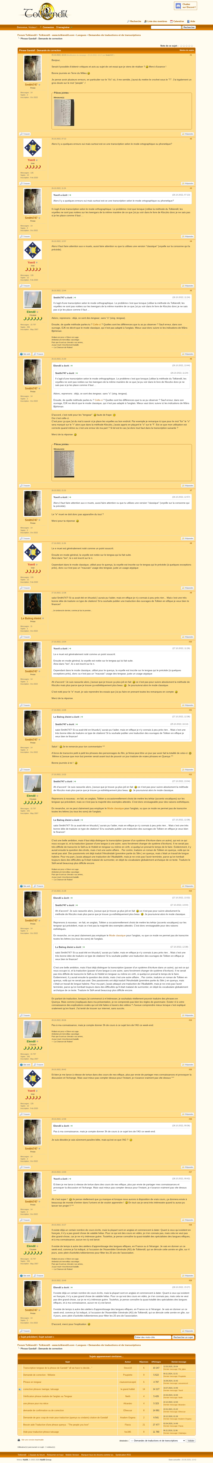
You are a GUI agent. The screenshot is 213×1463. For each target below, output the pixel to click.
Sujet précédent (29, 1337)
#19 (190, 1280)
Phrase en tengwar (32, 1382)
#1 (191, 55)
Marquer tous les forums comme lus (97, 1455)
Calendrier (178, 21)
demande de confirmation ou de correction (43, 1410)
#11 (190, 710)
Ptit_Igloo (182, 1369)
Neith (127, 1396)
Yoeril (180, 1390)
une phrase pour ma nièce (35, 1403)
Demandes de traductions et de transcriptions (115, 35)
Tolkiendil (22, 1455)
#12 (190, 774)
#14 (190, 1020)
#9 (191, 593)
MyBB (25, 1460)
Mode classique (115, 808)
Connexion (48, 27)
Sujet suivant (45, 1337)
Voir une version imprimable (32, 1440)
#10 (190, 642)
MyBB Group (45, 1460)
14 (144, 1389)
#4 (191, 241)
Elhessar (127, 1410)
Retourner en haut (55, 1455)
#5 (191, 291)
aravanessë (183, 1383)
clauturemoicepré (127, 1382)
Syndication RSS (123, 1455)
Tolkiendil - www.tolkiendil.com (56, 35)
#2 (191, 139)
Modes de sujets (187, 50)
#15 (190, 1069)
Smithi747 (31, 84)
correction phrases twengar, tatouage (41, 1389)
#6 (191, 359)
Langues (81, 35)
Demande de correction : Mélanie (39, 1375)
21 (144, 1424)
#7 (191, 490)
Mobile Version (72, 1455)
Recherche (135, 21)
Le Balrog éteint (31, 618)
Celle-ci (97, 324)
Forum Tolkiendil (27, 35)
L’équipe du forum (36, 1455)
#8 (191, 543)
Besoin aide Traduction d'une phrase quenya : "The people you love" (56, 1424)
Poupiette (127, 1375)
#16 (190, 1119)
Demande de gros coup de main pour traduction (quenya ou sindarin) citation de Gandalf (65, 1417)
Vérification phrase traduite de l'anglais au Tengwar (47, 1396)
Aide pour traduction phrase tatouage (41, 1432)
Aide (192, 21)
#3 (191, 188)
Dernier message (170, 1369)
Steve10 (128, 1368)
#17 (190, 1172)
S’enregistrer (63, 27)
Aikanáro (127, 1403)
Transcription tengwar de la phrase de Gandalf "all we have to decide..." (57, 1368)
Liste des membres (157, 21)
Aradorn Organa (127, 1417)
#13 (190, 891)
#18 (190, 1225)
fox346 (127, 1432)
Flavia (128, 1424)
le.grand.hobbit (128, 1389)
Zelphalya (182, 1433)
